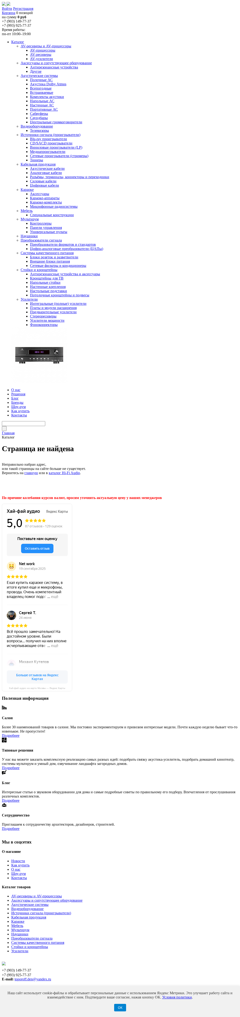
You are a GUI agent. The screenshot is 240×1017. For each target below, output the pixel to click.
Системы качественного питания (37, 943)
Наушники (19, 934)
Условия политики (177, 997)
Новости (18, 861)
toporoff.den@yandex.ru (33, 979)
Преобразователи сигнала (31, 938)
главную (31, 473)
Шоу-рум (18, 874)
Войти (7, 9)
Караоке (17, 921)
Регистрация (23, 9)
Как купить (20, 865)
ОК (120, 1007)
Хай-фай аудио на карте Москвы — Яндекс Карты (37, 688)
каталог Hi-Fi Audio (64, 473)
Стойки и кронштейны (29, 947)
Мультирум (20, 930)
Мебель (17, 926)
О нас (15, 869)
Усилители (19, 951)
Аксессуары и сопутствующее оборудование (46, 900)
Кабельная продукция (28, 917)
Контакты (19, 878)
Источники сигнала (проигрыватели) (41, 913)
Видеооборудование (27, 909)
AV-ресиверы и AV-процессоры (36, 896)
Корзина (8, 13)
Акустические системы (30, 905)
